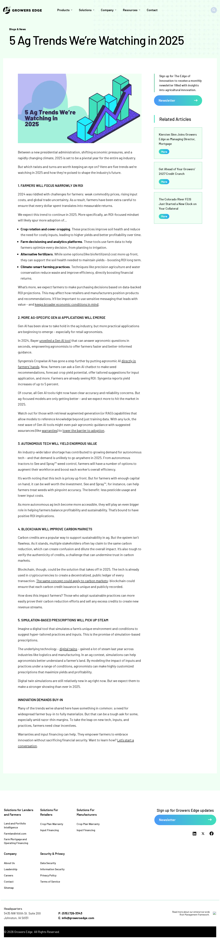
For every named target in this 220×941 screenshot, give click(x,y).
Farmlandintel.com (15, 833)
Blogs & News (17, 29)
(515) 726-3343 (72, 913)
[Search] (214, 10)
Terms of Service (50, 881)
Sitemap (9, 887)
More (164, 151)
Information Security (52, 869)
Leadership (10, 869)
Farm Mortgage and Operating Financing (16, 841)
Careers (8, 875)
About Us (9, 863)
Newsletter (167, 100)
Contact (9, 881)
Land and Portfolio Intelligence (15, 825)
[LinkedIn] (194, 833)
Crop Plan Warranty (51, 823)
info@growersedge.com (78, 918)
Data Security (48, 863)
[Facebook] (211, 833)
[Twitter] (203, 833)
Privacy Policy (48, 875)
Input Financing (49, 830)
